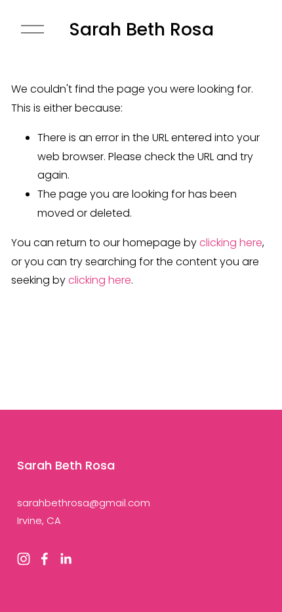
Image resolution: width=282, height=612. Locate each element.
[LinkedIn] (65, 558)
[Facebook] (44, 558)
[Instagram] (23, 558)
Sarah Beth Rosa (141, 29)
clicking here (230, 242)
